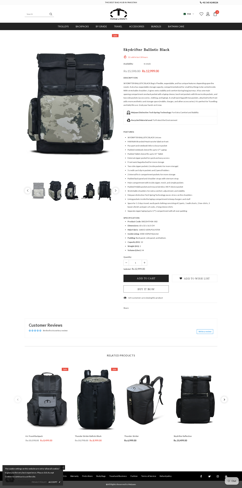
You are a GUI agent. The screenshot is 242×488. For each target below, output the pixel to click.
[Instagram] (218, 476)
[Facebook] (201, 476)
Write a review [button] (205, 331)
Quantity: (127, 257)
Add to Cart (47, 402)
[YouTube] (226, 476)
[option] (72, 104)
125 (130, 298)
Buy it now (146, 289)
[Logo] (119, 14)
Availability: (128, 64)
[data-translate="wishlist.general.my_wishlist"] (201, 14)
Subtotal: (127, 269)
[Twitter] (209, 476)
